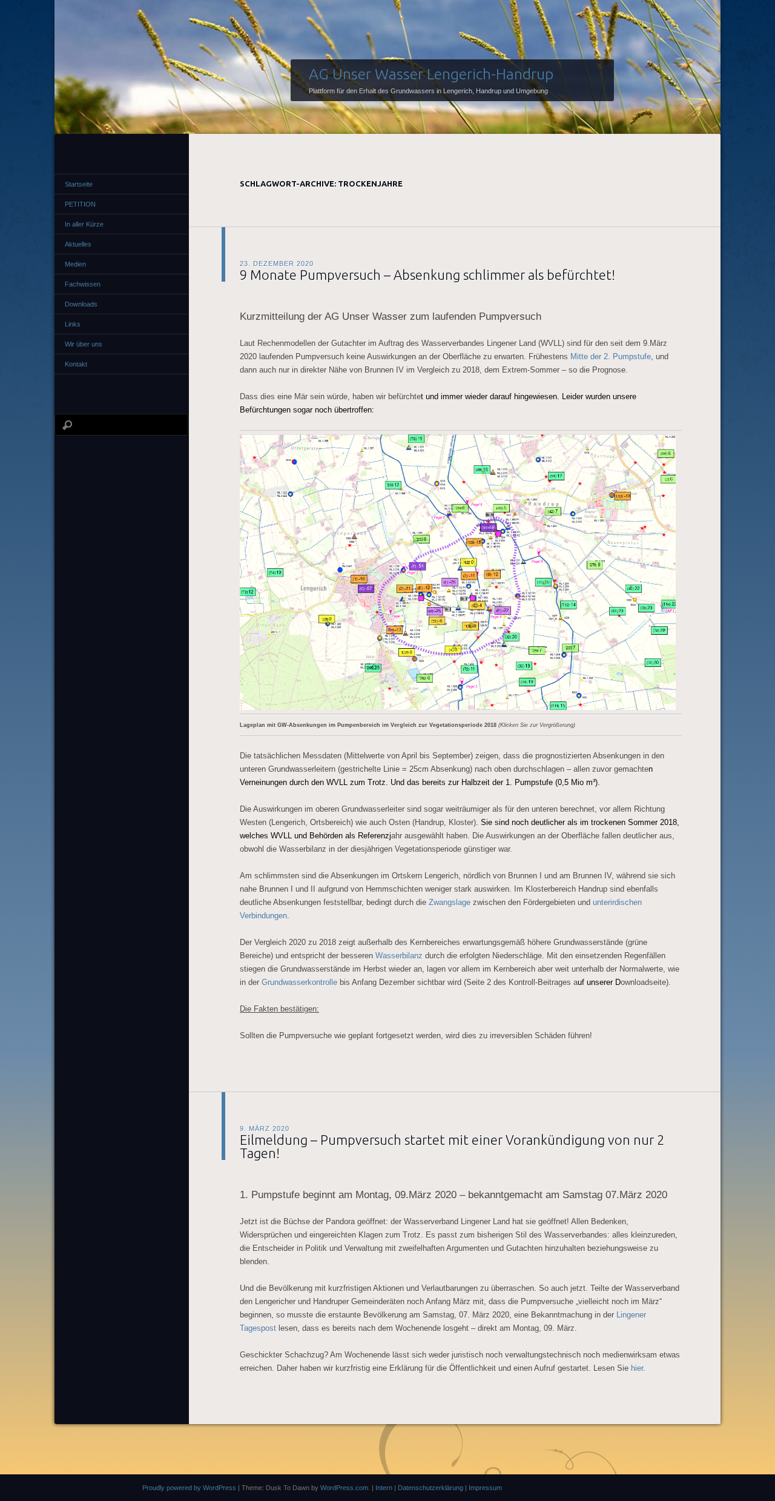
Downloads (81, 304)
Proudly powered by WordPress (189, 1487)
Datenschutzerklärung (430, 1487)
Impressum (485, 1487)
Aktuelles (78, 244)
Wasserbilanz (399, 955)
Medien (75, 264)
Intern (383, 1487)
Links (73, 324)
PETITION (80, 204)
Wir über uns (83, 344)
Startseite (79, 184)
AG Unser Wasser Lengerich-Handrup (431, 73)
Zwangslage (449, 902)
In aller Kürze (84, 224)
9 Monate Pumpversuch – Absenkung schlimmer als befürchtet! (427, 274)
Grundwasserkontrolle (299, 982)
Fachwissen (83, 284)
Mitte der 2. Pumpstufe (610, 356)
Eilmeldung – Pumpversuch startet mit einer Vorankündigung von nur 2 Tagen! (452, 1146)
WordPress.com (344, 1487)
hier (637, 1368)
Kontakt (76, 364)
